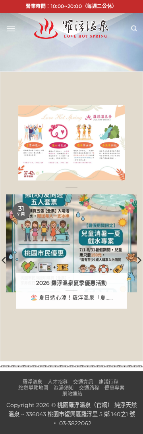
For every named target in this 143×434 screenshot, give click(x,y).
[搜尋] (134, 28)
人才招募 (58, 382)
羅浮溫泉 (33, 382)
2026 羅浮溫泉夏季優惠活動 (71, 283)
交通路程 (89, 388)
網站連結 (72, 394)
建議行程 (108, 382)
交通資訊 (83, 382)
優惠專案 (114, 388)
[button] (10, 28)
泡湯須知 (63, 388)
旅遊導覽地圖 (33, 388)
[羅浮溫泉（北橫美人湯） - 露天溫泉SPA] (71, 28)
